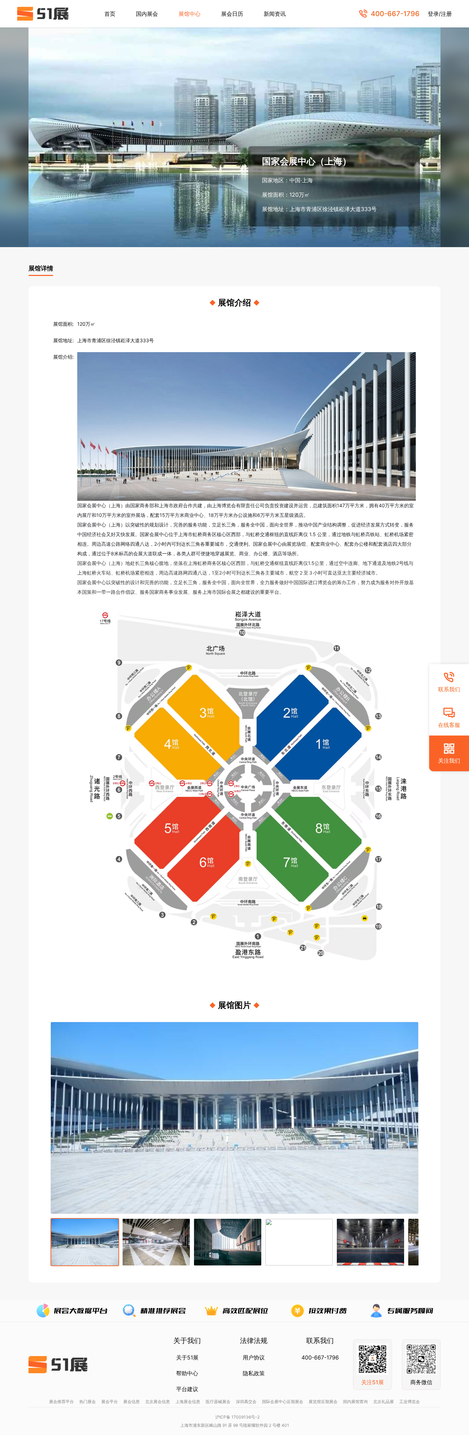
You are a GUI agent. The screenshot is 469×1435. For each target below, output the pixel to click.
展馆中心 (190, 13)
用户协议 (254, 1357)
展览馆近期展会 (323, 1401)
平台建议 (187, 1389)
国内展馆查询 (355, 1401)
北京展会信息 (157, 1401)
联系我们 (449, 689)
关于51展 (187, 1357)
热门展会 (87, 1401)
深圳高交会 (246, 1401)
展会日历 (232, 13)
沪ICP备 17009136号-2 (237, 1417)
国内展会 (147, 13)
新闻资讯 (275, 13)
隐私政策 (254, 1373)
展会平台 (109, 1401)
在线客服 (449, 724)
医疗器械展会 (218, 1401)
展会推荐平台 (61, 1401)
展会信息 (131, 1401)
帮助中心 (187, 1373)
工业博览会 (409, 1401)
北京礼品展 (383, 1401)
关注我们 (449, 760)
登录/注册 (440, 13)
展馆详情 (40, 268)
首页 (109, 13)
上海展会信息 (187, 1401)
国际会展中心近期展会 (282, 1401)
